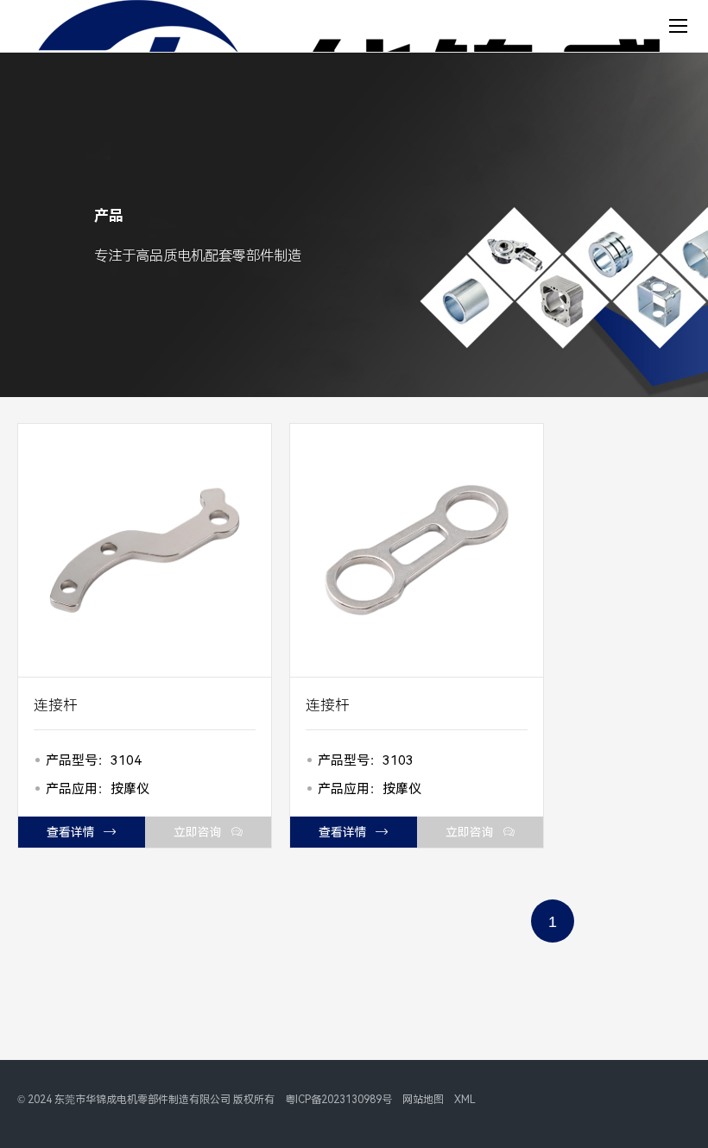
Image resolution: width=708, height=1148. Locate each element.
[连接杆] (144, 550)
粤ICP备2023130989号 (338, 1100)
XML (465, 1100)
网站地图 (423, 1100)
